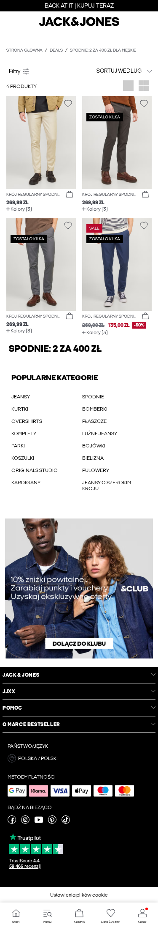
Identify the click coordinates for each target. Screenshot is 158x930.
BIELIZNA (93, 458)
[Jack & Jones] (79, 25)
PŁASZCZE (94, 421)
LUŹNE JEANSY (99, 433)
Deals (56, 50)
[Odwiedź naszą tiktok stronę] (66, 822)
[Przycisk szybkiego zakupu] (69, 194)
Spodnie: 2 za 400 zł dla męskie (103, 50)
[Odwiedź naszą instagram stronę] (25, 822)
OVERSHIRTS (26, 421)
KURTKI (19, 409)
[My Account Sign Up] (79, 588)
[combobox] (117, 71)
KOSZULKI (22, 458)
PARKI (18, 446)
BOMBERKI (94, 409)
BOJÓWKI (93, 446)
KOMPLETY (23, 433)
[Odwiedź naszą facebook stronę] (12, 822)
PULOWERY (95, 470)
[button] (41, 142)
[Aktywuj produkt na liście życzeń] (68, 103)
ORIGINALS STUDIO (34, 470)
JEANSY (20, 397)
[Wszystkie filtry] (41, 71)
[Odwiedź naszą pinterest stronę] (52, 822)
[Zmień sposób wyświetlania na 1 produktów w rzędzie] (128, 86)
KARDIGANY (25, 483)
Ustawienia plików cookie (79, 895)
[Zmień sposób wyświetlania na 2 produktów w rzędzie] (144, 86)
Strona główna (24, 50)
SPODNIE (93, 397)
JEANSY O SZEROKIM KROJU (106, 485)
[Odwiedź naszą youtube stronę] (39, 822)
